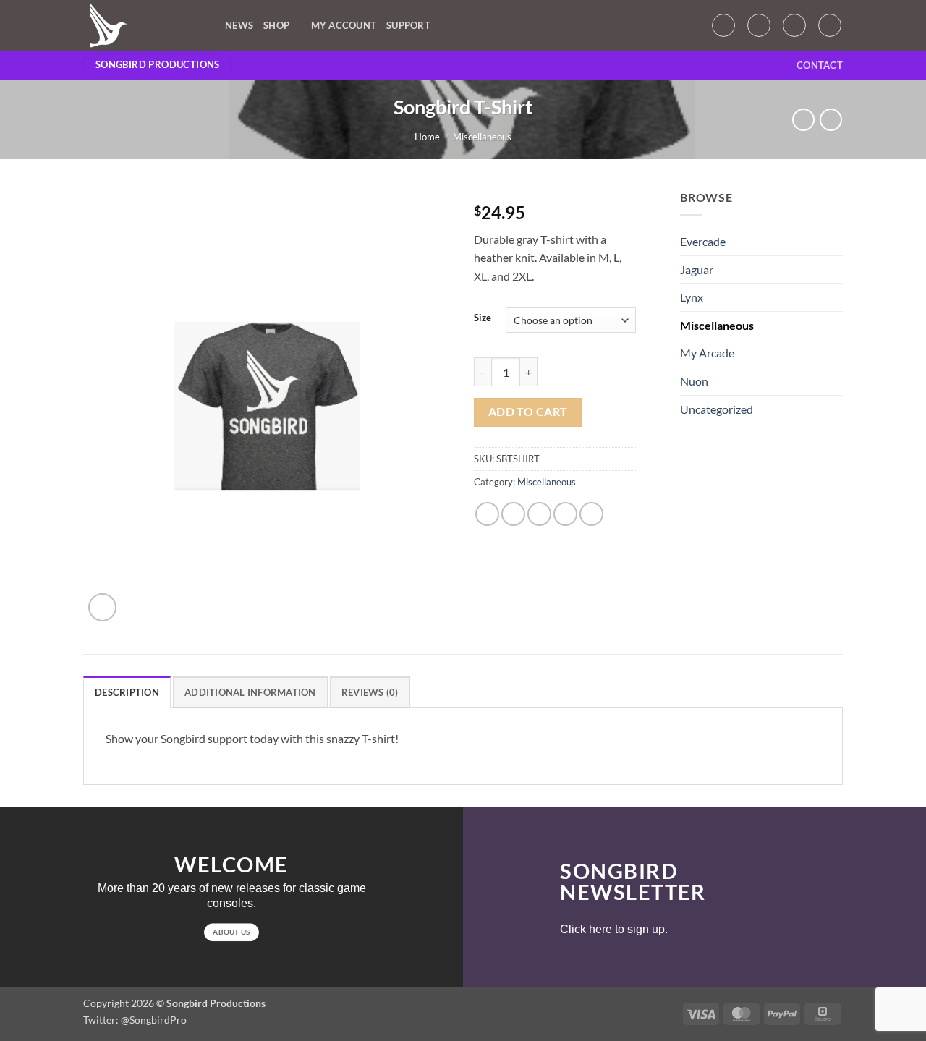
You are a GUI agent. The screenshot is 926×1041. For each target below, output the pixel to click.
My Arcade (707, 353)
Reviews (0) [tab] (370, 692)
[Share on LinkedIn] (591, 514)
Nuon (694, 381)
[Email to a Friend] (539, 514)
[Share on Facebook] (487, 514)
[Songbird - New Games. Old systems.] (143, 25)
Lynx (691, 297)
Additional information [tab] (250, 692)
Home (427, 137)
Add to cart (528, 411)
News (239, 25)
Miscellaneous (482, 137)
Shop (276, 25)
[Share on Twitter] (513, 514)
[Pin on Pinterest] (565, 514)
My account (344, 25)
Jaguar (696, 269)
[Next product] (803, 120)
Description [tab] (127, 692)
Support (408, 25)
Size (482, 318)
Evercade (703, 241)
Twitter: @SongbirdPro (135, 1020)
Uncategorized (716, 409)
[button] (723, 25)
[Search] (829, 25)
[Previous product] (831, 120)
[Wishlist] (758, 25)
